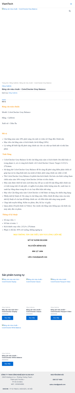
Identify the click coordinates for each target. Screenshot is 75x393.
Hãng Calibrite (13, 83)
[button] (70, 11)
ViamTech (7, 3)
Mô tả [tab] (4, 102)
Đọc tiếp (7, 318)
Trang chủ (5, 83)
